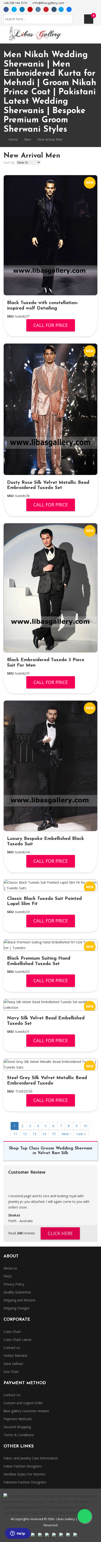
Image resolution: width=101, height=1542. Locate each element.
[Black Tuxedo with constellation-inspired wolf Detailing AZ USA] (50, 235)
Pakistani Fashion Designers (25, 1482)
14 (44, 1134)
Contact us (12, 1347)
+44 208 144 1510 (15, 3)
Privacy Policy (14, 1284)
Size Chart (11, 1371)
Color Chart (12, 1331)
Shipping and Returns (19, 1300)
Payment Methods (18, 1419)
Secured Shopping (17, 1427)
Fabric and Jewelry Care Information (31, 1458)
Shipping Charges (17, 1308)
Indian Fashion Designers (23, 1466)
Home (13, 139)
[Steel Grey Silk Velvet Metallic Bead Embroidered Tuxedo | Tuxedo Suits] (50, 1064)
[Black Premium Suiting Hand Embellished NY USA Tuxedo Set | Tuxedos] (50, 945)
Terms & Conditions (19, 1435)
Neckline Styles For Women (24, 1474)
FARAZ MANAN (15, 1355)
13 (34, 1134)
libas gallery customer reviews (26, 1411)
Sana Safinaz (13, 1363)
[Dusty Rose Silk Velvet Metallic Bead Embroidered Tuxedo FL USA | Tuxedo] (50, 409)
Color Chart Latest (17, 1339)
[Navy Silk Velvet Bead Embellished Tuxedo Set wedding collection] (50, 1004)
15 (54, 1134)
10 (85, 1126)
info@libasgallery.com (48, 3)
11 (15, 1134)
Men (27, 139)
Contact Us (12, 1395)
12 (25, 1134)
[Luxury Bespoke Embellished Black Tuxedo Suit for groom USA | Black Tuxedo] (50, 766)
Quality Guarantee (17, 1292)
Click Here (60, 1233)
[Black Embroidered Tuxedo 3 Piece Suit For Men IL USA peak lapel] (50, 587)
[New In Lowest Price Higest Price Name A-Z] (28, 162)
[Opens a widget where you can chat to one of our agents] (18, 1534)
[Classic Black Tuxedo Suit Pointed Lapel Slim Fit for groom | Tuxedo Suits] (50, 885)
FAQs (8, 1276)
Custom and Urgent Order (23, 1403)
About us (10, 1268)
